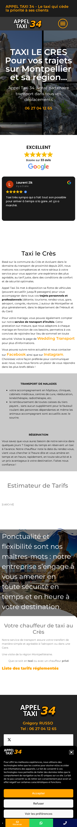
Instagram (53, 354)
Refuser (38, 803)
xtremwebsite (26, 687)
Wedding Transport (56, 338)
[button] (71, 752)
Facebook (16, 354)
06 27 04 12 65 (38, 108)
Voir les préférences (38, 813)
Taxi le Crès (48, 682)
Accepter (38, 793)
